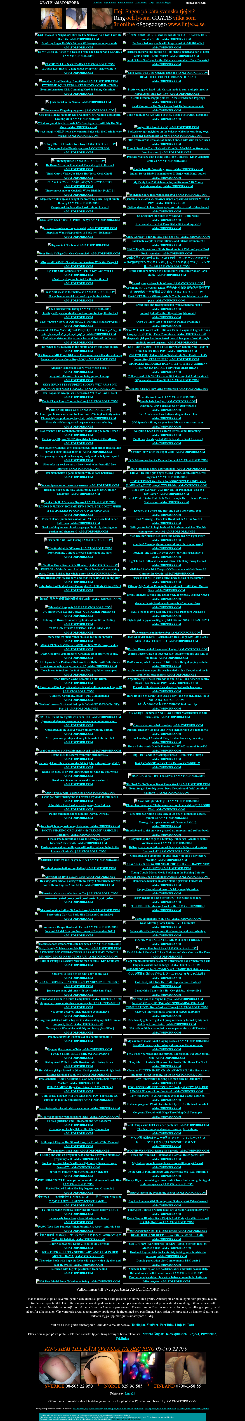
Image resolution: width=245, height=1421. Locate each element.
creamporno (78, 1408)
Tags (151, 2)
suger (87, 1408)
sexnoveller (96, 1408)
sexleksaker (196, 1408)
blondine (171, 1408)
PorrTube (166, 1324)
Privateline (208, 1333)
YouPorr (152, 1324)
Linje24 (180, 1324)
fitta (188, 1408)
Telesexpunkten (176, 1333)
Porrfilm (97, 2)
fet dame (181, 1408)
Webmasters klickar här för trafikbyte (126, 1419)
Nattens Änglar (163, 2)
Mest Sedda (141, 2)
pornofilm (138, 1408)
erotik (206, 1408)
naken (130, 1408)
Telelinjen (138, 1324)
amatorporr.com (196, 2)
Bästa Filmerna (125, 2)
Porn (190, 1324)
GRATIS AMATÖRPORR (59, 2)
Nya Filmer (110, 2)
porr (114, 1408)
